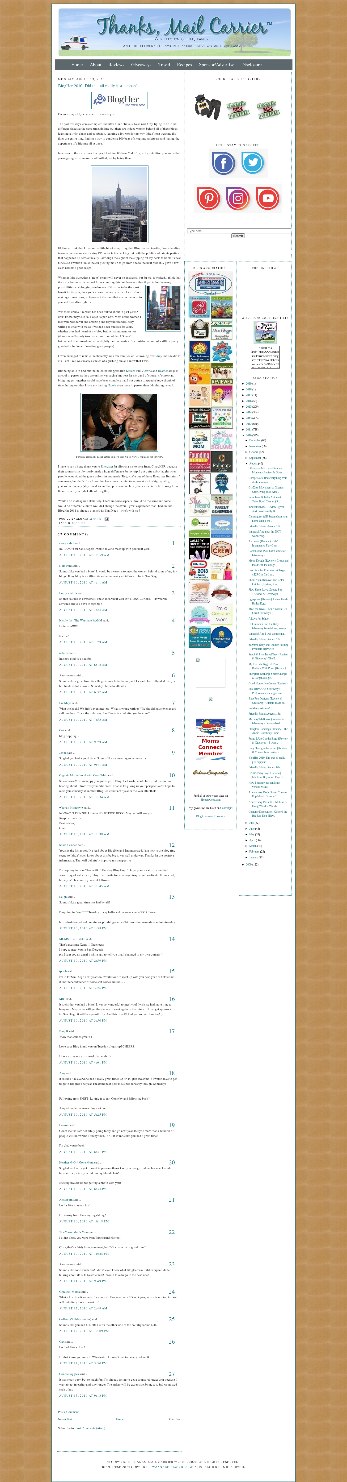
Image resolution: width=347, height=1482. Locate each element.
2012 (249, 424)
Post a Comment (68, 1412)
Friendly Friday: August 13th (265, 713)
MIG (62, 999)
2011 (249, 429)
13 (172, 896)
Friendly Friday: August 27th (265, 526)
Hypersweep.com (210, 799)
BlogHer (78, 523)
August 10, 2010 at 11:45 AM (84, 886)
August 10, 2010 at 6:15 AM (83, 664)
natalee (63, 653)
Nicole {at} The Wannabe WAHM (80, 620)
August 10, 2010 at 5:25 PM (83, 1114)
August (253, 463)
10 (172, 775)
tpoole (63, 971)
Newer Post (65, 1419)
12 (172, 845)
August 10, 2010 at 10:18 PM (84, 1221)
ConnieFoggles (69, 1374)
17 (172, 1031)
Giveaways (141, 64)
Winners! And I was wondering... (267, 633)
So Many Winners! (259, 708)
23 (172, 1264)
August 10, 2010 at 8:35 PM (83, 1189)
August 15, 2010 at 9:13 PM (83, 1395)
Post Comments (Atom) (90, 1428)
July (252, 822)
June (252, 828)
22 (172, 1232)
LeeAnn (64, 1125)
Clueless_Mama (69, 1291)
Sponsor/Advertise (216, 64)
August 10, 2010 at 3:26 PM (83, 988)
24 (172, 1291)
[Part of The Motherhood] (210, 686)
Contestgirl (226, 808)
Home (77, 64)
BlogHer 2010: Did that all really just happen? (98, 85)
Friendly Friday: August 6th (264, 767)
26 (172, 1341)
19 (172, 1125)
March (253, 846)
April (252, 840)
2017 (249, 395)
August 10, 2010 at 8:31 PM (83, 1152)
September (255, 458)
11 (172, 807)
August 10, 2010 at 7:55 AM (83, 719)
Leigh (63, 896)
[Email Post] (106, 518)
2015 (249, 406)
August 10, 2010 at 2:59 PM (83, 960)
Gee (61, 730)
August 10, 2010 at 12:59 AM (84, 555)
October (254, 452)
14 (172, 939)
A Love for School (259, 618)
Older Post (174, 1419)
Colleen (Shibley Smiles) (75, 1319)
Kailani (130, 370)
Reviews (116, 64)
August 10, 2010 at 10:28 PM (84, 1253)
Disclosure (251, 64)
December (255, 440)
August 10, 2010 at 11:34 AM (84, 797)
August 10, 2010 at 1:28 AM (83, 610)
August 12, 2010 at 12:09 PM (84, 1331)
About (96, 64)
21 (172, 1199)
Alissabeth (66, 1199)
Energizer (107, 466)
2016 (249, 401)
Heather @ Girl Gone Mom (76, 1162)
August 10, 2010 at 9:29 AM (83, 742)
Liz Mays (65, 703)
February (254, 851)
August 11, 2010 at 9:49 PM (83, 1281)
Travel (164, 64)
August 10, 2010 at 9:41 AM (83, 764)
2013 (249, 418)
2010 (249, 435)
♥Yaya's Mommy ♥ (71, 807)
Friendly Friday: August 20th (265, 639)
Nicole (112, 385)
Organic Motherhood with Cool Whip (83, 775)
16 (172, 998)
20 (172, 1162)
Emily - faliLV (68, 593)
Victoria (146, 370)
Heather (163, 370)
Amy (159, 356)
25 (172, 1319)
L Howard (65, 565)
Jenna (63, 752)
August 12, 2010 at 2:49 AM (83, 1308)
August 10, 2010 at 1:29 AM (83, 642)
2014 (249, 412)
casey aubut (66, 543)
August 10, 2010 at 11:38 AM (84, 834)
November (255, 446)
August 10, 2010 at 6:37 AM (83, 692)
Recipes (184, 64)
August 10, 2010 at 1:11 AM (83, 582)
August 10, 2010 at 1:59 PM (83, 928)
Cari (62, 1341)
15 (172, 971)
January (254, 857)
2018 (249, 389)
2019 (249, 383)
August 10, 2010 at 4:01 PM (83, 1062)
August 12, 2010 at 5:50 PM (83, 1363)
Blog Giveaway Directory (210, 816)
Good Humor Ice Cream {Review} (268, 683)
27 (172, 1374)
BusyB (63, 1031)
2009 (249, 864)
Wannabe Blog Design (173, 1467)
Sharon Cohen (68, 845)
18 (172, 1073)
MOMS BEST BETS (72, 939)
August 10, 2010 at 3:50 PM (83, 1020)
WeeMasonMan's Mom (74, 1232)
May (252, 834)
